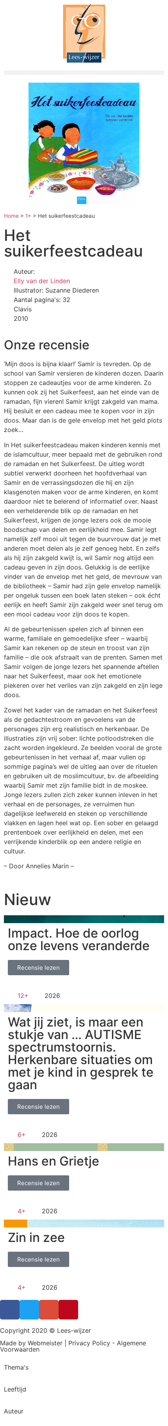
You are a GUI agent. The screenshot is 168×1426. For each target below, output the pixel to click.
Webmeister (45, 1343)
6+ (22, 1135)
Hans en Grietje (53, 1161)
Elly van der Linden (42, 281)
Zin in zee (36, 1237)
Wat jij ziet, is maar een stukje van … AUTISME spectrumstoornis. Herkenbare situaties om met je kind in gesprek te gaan (81, 1053)
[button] (84, 72)
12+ (23, 995)
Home (11, 216)
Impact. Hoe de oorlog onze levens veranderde (79, 939)
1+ (28, 216)
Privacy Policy (89, 1343)
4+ (22, 1211)
